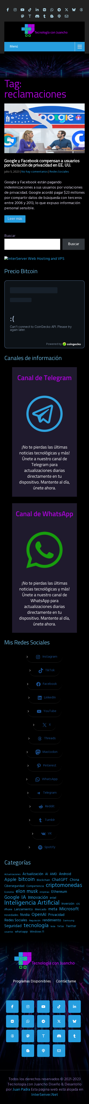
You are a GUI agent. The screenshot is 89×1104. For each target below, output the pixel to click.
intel (53, 898)
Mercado (40, 909)
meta (52, 909)
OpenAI (39, 914)
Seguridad (13, 926)
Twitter (71, 926)
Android (65, 874)
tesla (53, 926)
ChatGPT (60, 880)
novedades (11, 915)
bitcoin (26, 879)
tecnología (36, 925)
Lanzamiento (23, 909)
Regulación (35, 921)
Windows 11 (37, 932)
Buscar (9, 236)
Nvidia (25, 915)
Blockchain (43, 880)
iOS (78, 904)
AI (46, 874)
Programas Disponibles (32, 980)
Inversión (68, 903)
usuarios (8, 932)
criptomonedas (64, 885)
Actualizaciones (12, 874)
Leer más (15, 219)
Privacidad (56, 915)
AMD (53, 874)
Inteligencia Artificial (32, 903)
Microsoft (69, 909)
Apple (10, 879)
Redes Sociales (59, 171)
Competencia (35, 886)
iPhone (8, 909)
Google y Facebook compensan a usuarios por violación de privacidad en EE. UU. (41, 162)
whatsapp (21, 931)
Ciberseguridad (14, 886)
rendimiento (52, 920)
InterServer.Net (44, 1095)
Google (11, 897)
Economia (9, 892)
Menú (14, 46)
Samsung (68, 920)
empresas (44, 892)
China (74, 880)
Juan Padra (21, 1090)
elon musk (27, 891)
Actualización (32, 874)
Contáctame (66, 980)
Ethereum (59, 892)
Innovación (38, 897)
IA (23, 897)
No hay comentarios (34, 171)
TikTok (60, 926)
